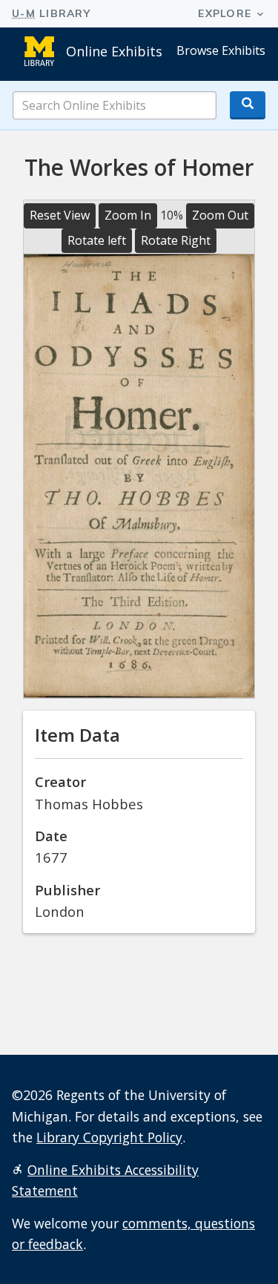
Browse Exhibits (220, 50)
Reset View (60, 215)
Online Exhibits (114, 51)
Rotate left (96, 240)
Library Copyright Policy (109, 1137)
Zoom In (128, 215)
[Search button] (247, 105)
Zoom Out (220, 215)
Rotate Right (176, 240)
